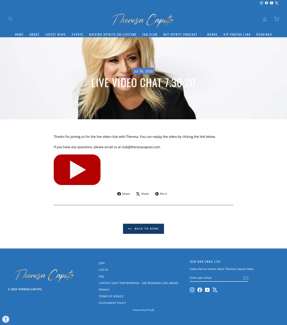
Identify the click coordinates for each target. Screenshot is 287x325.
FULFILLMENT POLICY (112, 303)
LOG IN (103, 270)
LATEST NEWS (55, 34)
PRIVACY (104, 289)
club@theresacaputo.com (141, 147)
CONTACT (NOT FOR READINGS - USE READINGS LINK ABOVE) (138, 283)
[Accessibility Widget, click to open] (6, 319)
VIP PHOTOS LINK (237, 34)
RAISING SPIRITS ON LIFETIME (113, 34)
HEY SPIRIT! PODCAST (181, 34)
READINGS (264, 34)
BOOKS (212, 34)
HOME (19, 34)
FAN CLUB (150, 34)
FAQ (101, 276)
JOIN (102, 263)
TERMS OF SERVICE (111, 296)
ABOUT (34, 34)
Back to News (146, 228)
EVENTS (77, 34)
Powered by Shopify (143, 310)
